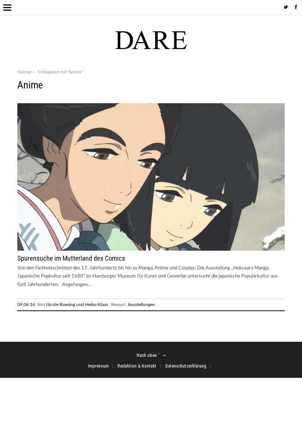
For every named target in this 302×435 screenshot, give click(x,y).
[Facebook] (296, 7)
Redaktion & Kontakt (137, 366)
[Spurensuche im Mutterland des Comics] (151, 249)
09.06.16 (26, 304)
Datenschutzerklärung (185, 366)
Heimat (24, 72)
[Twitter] (286, 7)
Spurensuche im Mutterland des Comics (71, 258)
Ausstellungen (141, 304)
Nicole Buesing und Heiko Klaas (77, 304)
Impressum (98, 366)
